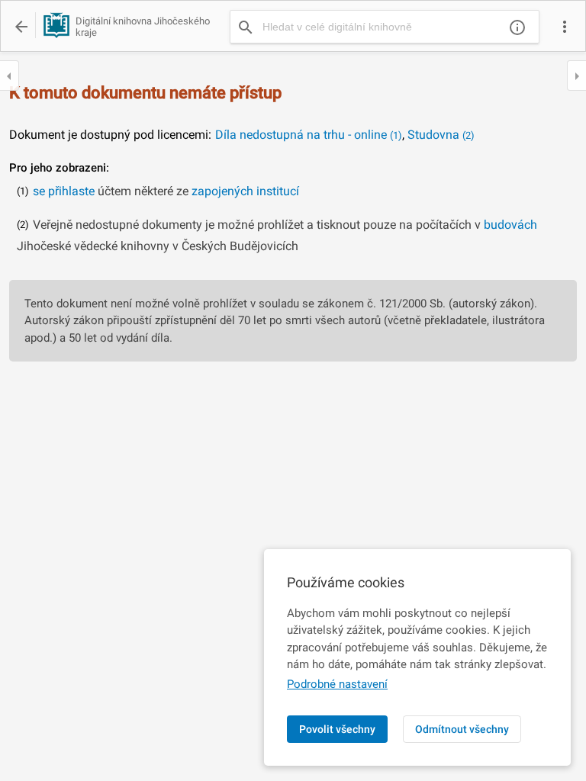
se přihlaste (64, 191)
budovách (510, 224)
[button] (564, 27)
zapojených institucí (245, 191)
